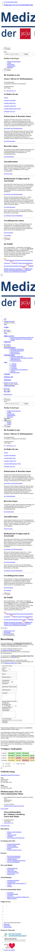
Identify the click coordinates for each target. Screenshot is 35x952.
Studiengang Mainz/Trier (16, 356)
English (9, 424)
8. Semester (13, 365)
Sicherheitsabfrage (6, 718)
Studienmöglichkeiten (8, 650)
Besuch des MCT (14, 352)
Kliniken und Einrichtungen (14, 832)
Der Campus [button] (7, 330)
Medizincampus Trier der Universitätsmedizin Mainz (18, 5)
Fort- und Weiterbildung (13, 862)
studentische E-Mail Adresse (10, 686)
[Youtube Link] (5, 911)
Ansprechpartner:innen (13, 872)
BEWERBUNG (8, 394)
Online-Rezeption (11, 835)
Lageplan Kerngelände (10, 100)
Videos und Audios (12, 871)
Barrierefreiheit (8, 927)
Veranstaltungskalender (13, 880)
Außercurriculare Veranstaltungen (19, 369)
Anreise (6, 97)
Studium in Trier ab (7, 707)
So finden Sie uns (5, 825)
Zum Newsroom (8, 173)
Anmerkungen (5, 710)
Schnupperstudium (15, 353)
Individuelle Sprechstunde (17, 349)
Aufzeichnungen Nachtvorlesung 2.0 (16, 883)
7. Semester (13, 363)
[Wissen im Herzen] (9, 948)
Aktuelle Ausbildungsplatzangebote (16, 860)
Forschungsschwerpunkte (13, 844)
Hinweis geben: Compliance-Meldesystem (18, 897)
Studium (9, 848)
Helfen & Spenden (12, 898)
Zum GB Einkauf (8, 232)
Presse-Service (11, 874)
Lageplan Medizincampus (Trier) (12, 108)
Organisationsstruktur (12, 894)
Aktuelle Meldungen (12, 868)
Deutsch (9, 422)
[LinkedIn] (5, 909)
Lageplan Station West (9, 103)
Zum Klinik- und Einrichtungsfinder (13, 128)
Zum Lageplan (4, 808)
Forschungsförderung (12, 847)
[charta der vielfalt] (9, 950)
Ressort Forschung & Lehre (14, 850)
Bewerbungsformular (15, 361)
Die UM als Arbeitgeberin (14, 856)
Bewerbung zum (6, 704)
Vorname (5, 671)
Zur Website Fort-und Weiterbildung (13, 215)
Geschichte (10, 895)
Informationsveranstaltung (17, 350)
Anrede (4, 667)
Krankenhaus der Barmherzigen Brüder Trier (21, 337)
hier (15, 657)
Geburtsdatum (6, 680)
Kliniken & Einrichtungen (14, 61)
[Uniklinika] (15, 936)
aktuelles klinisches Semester (10, 701)
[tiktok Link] (5, 920)
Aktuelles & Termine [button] (9, 321)
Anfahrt (9, 63)
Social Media (10, 869)
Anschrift (5, 693)
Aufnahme (10, 836)
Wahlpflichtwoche (15, 372)
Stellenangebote (11, 66)
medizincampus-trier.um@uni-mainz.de (14, 806)
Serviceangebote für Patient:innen (15, 837)
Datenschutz (7, 925)
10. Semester (13, 368)
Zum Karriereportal (9, 156)
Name (4, 674)
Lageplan (9, 886)
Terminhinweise (11, 882)
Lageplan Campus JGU (10, 106)
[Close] (11, 346)
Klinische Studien (11, 845)
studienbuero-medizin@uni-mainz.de (10, 775)
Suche (5, 52)
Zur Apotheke (7, 235)
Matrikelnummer (6, 677)
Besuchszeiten (10, 64)
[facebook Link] (5, 917)
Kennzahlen (10, 892)
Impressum (7, 924)
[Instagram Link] (5, 914)
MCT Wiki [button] (7, 388)
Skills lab (12, 371)
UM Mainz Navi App (9, 111)
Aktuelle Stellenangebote (13, 857)
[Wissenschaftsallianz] (15, 942)
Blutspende (10, 67)
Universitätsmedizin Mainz (11, 2)
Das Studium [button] (7, 344)
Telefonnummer (6, 690)
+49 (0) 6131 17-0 (11, 90)
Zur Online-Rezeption (9, 141)
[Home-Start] (5, 320)
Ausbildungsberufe (12, 859)
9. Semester (13, 366)
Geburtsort (5, 683)
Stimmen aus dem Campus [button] (11, 382)
